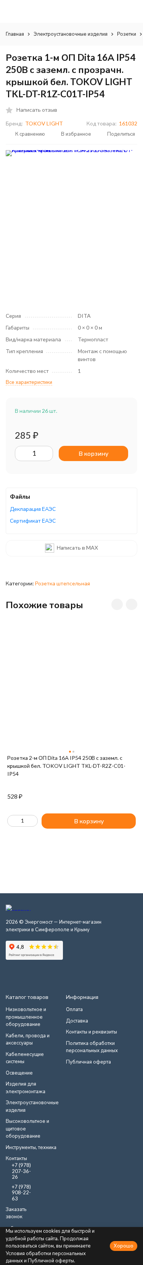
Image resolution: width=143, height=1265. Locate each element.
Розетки (126, 34)
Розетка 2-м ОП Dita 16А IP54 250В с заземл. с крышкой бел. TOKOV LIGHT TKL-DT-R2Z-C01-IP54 (66, 766)
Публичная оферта (88, 1062)
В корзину (93, 453)
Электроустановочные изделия (71, 34)
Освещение (19, 1073)
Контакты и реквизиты (91, 1032)
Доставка (77, 1021)
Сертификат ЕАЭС (33, 520)
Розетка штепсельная (62, 583)
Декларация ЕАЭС (33, 509)
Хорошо (123, 1246)
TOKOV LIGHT (44, 123)
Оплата (74, 1009)
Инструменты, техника (31, 1147)
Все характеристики (29, 382)
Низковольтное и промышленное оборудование (26, 1016)
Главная (15, 34)
